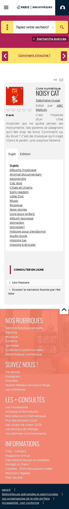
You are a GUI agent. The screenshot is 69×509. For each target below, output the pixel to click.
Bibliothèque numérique (23, 354)
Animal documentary (26, 174)
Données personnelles (36, 469)
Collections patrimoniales (24, 350)
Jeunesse (12, 345)
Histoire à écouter (23, 245)
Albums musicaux (23, 170)
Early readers (19, 192)
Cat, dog (16, 183)
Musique (16, 205)
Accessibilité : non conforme (20, 502)
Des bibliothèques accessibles (27, 460)
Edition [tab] (25, 154)
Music (14, 201)
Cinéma (11, 341)
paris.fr (6, 489)
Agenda (11, 332)
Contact (20, 451)
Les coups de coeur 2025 (23, 425)
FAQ (8, 451)
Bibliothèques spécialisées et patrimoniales (30, 494)
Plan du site (14, 477)
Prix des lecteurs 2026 (21, 420)
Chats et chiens (21, 188)
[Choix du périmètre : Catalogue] (7, 27)
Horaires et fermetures (21, 411)
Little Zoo (17, 196)
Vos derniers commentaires (25, 433)
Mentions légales (17, 473)
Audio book (18, 236)
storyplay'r (17, 227)
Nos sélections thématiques (25, 416)
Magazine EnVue (17, 455)
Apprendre (18, 179)
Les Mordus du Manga (21, 429)
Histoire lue (18, 240)
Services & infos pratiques (24, 328)
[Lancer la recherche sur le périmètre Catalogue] (62, 27)
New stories (18, 209)
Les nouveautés (16, 407)
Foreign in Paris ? (17, 464)
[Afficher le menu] (6, 7)
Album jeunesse (21, 218)
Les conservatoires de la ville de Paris (26, 498)
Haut (64, 310)
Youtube (11, 381)
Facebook (12, 372)
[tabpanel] (34, 205)
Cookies (11, 469)
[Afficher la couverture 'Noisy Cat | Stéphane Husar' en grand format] (14, 95)
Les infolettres (15, 389)
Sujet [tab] (12, 154)
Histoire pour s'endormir (28, 231)
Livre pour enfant (22, 214)
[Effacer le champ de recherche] (53, 27)
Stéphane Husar (48, 100)
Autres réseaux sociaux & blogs (27, 385)
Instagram (13, 376)
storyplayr (17, 223)
